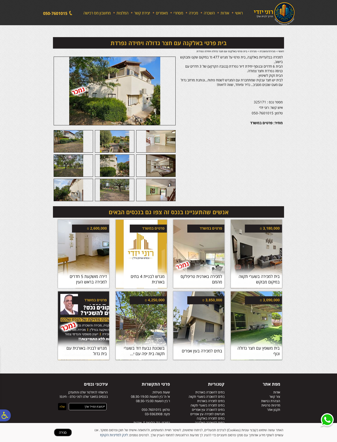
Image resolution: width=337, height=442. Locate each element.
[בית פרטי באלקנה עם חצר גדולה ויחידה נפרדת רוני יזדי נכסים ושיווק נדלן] (114, 90)
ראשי (239, 13)
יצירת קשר (142, 13)
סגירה (63, 432)
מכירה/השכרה (268, 51)
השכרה (209, 13)
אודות (225, 13)
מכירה (193, 13)
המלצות (122, 13)
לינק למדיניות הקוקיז (114, 435)
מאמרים (162, 13)
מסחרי (178, 13)
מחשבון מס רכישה (97, 13)
